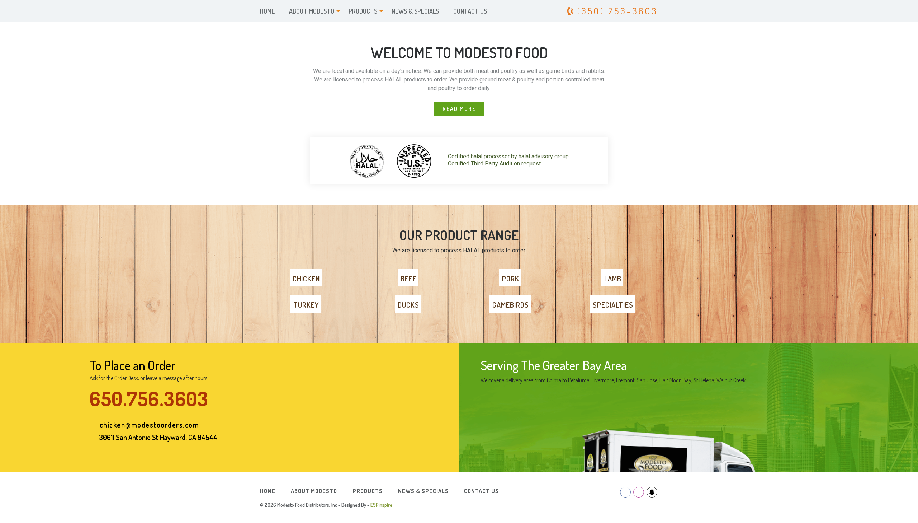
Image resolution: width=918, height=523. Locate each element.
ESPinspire (381, 505)
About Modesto (311, 11)
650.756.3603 (149, 398)
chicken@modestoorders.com (149, 424)
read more (459, 108)
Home (267, 11)
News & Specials (415, 11)
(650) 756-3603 (615, 11)
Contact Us (470, 11)
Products (363, 11)
